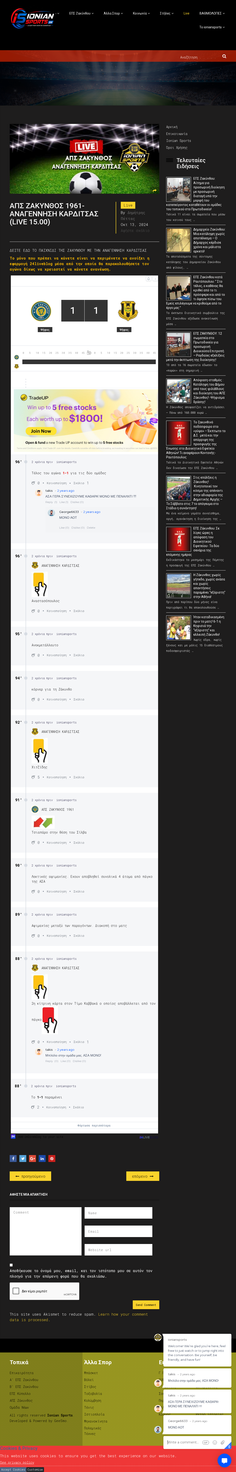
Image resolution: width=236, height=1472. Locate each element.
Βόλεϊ (89, 1380)
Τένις (89, 1407)
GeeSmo (60, 1421)
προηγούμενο (32, 1176)
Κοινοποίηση (57, 483)
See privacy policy (17, 1462)
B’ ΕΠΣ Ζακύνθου (24, 1386)
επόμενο (141, 1176)
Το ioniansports (210, 27)
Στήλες (165, 13)
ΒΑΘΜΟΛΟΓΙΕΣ (211, 13)
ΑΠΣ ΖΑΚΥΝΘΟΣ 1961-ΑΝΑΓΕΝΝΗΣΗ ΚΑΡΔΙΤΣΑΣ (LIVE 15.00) (54, 213)
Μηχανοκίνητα (95, 1421)
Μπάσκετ (91, 1373)
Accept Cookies (13, 1469)
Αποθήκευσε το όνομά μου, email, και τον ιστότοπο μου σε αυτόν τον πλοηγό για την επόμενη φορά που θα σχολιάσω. (81, 1273)
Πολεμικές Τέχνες (92, 1431)
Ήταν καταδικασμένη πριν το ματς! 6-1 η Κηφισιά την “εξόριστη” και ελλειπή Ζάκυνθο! (208, 625)
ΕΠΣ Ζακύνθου (80, 13)
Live (186, 13)
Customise (35, 1469)
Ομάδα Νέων (19, 1407)
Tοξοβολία (93, 1393)
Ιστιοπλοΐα (94, 1414)
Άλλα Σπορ (112, 13)
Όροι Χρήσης (177, 147)
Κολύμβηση (92, 1400)
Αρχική (171, 127)
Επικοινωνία (177, 134)
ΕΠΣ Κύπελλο (20, 1393)
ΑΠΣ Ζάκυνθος (21, 1400)
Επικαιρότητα (22, 1373)
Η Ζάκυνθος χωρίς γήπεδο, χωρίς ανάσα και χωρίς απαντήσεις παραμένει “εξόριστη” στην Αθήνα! (209, 586)
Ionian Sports (178, 140)
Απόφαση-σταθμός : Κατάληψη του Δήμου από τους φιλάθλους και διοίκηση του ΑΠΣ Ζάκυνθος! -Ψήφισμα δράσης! (209, 391)
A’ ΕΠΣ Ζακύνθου (24, 1380)
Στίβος (90, 1386)
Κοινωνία (140, 13)
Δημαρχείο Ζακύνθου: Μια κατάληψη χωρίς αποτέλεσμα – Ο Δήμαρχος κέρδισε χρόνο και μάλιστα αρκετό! (209, 240)
